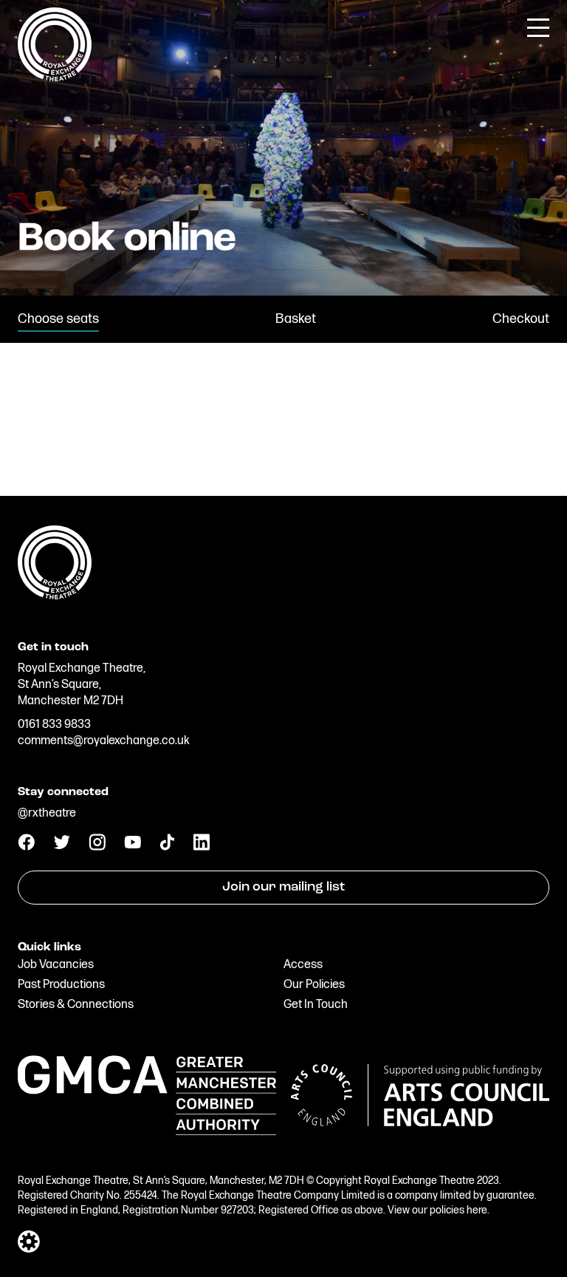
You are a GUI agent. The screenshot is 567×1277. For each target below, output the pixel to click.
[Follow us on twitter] (61, 846)
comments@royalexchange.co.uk (104, 741)
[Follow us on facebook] (26, 847)
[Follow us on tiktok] (166, 847)
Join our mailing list (283, 887)
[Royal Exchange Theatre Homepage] (55, 78)
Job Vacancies (56, 965)
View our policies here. (438, 1210)
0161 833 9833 (54, 725)
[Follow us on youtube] (132, 845)
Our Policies (314, 985)
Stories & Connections (76, 1005)
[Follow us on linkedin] (201, 847)
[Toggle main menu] (538, 26)
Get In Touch (316, 1005)
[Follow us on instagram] (97, 847)
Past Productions (61, 985)
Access (303, 965)
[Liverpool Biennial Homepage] (283, 561)
